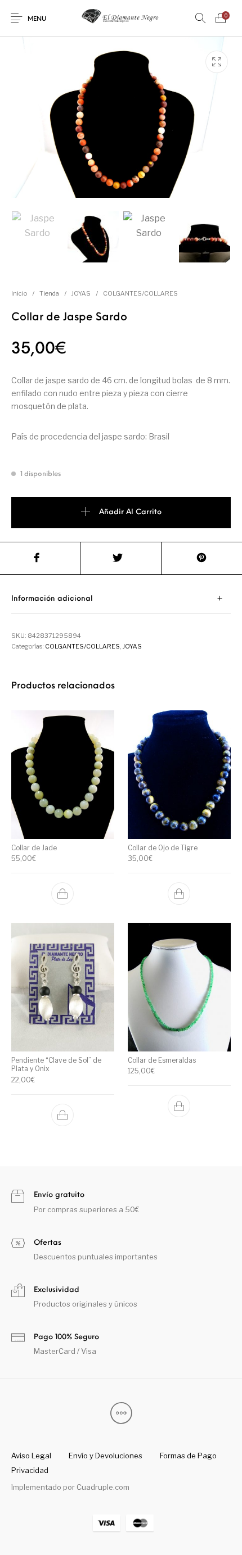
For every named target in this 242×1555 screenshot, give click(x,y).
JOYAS (81, 293)
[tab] (121, 599)
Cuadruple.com (103, 1487)
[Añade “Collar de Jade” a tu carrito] (63, 893)
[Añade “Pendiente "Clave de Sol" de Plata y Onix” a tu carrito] (63, 1115)
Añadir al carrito (130, 512)
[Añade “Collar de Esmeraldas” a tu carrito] (179, 1106)
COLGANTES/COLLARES (140, 293)
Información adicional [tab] (52, 598)
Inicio (19, 293)
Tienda (49, 293)
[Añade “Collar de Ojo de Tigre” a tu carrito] (179, 893)
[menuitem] (31, 1455)
